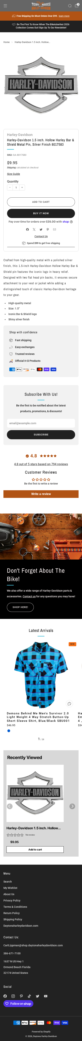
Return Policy (11, 913)
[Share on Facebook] (27, 230)
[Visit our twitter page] (38, 996)
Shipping (11, 167)
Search (7, 881)
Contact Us (41, 236)
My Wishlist (10, 887)
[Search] (70, 6)
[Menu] (5, 6)
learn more (64, 16)
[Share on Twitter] (41, 230)
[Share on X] (34, 230)
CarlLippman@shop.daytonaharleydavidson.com (33, 945)
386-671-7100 (12, 953)
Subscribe (41, 434)
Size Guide (13, 173)
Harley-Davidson (20, 135)
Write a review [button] (41, 494)
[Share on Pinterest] (48, 230)
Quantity (12, 181)
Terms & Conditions (15, 906)
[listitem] (41, 16)
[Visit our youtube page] (46, 996)
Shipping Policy (12, 919)
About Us (8, 894)
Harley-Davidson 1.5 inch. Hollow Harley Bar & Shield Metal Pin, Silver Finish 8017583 (34, 828)
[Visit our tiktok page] (29, 996)
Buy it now (41, 213)
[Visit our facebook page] (5, 996)
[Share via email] (54, 230)
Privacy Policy (11, 900)
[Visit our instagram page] (13, 996)
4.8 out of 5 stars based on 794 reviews (41, 464)
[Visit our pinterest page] (21, 996)
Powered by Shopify (41, 1031)
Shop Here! (20, 607)
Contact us (29, 596)
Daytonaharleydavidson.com (20, 925)
